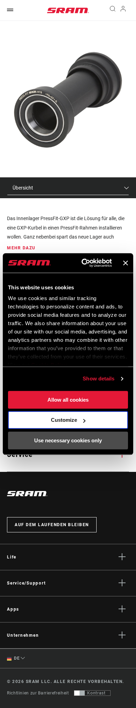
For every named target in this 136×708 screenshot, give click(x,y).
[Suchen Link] (112, 10)
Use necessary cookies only (68, 440)
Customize (64, 420)
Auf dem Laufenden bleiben (52, 524)
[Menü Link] (10, 10)
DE (16, 658)
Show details (98, 378)
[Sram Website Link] (68, 10)
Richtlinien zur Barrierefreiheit (38, 693)
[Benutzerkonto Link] (123, 10)
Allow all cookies (68, 400)
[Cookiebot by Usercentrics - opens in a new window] (84, 262)
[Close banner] (125, 262)
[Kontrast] (79, 693)
